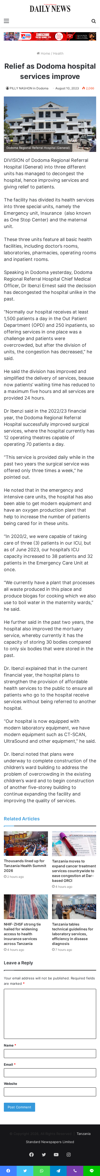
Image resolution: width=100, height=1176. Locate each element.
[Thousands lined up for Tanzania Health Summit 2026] (26, 843)
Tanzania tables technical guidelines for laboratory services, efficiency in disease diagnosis (72, 934)
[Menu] (6, 21)
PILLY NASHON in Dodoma (29, 88)
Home (45, 53)
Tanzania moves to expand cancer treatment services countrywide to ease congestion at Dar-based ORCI (74, 871)
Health (58, 53)
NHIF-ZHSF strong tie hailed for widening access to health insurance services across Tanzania (22, 934)
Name (10, 1045)
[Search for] (93, 21)
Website (10, 1084)
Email (10, 1064)
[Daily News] (50, 8)
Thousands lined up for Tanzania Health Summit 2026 (25, 866)
